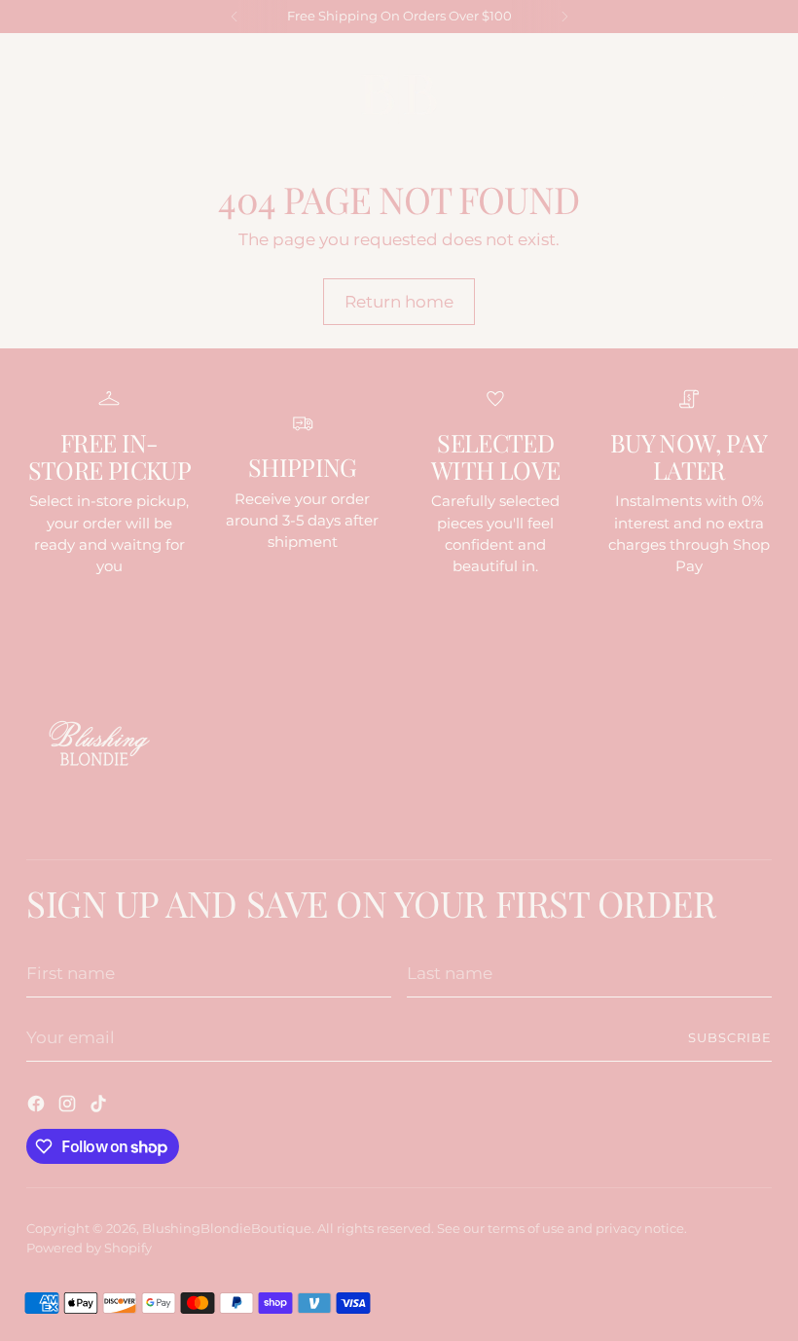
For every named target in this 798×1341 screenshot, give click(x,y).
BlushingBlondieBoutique (226, 1228)
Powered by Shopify (89, 1248)
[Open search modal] (720, 95)
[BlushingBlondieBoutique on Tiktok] (100, 1107)
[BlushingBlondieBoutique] (399, 94)
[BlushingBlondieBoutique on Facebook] (38, 1107)
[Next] (564, 16)
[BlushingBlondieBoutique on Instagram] (69, 1107)
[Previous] (234, 16)
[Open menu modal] (36, 95)
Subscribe (730, 1038)
